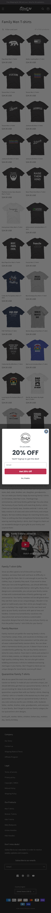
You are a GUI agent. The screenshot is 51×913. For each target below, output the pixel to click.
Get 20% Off (25, 471)
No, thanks (25, 478)
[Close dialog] (46, 431)
